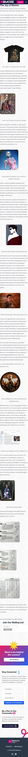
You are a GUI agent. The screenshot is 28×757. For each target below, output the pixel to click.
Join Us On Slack (9, 726)
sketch (15, 619)
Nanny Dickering (16, 88)
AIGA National (18, 746)
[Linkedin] (16, 754)
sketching (20, 619)
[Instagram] (12, 754)
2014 (13, 619)
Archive (6, 619)
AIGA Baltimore (22, 8)
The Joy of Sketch (9, 5)
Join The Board (14, 659)
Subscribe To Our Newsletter (14, 702)
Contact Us (9, 746)
